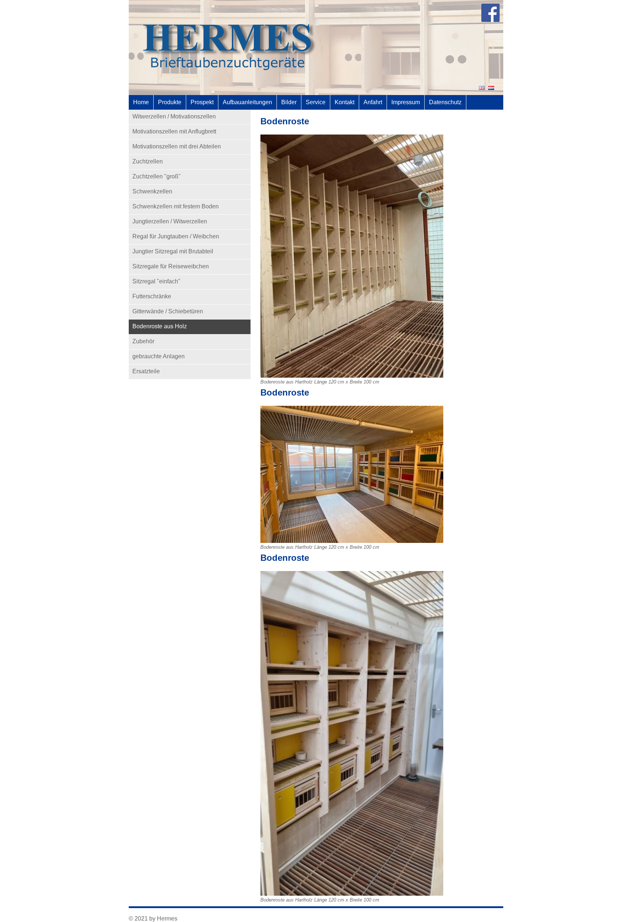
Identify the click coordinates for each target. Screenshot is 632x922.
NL (491, 88)
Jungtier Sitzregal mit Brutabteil (172, 251)
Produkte (169, 102)
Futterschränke (151, 296)
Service (316, 102)
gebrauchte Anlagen (158, 356)
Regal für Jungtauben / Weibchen (175, 236)
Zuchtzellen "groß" (156, 176)
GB (482, 88)
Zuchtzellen (147, 161)
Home (141, 102)
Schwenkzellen (152, 191)
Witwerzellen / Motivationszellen (174, 116)
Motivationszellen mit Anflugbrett (174, 131)
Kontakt (344, 102)
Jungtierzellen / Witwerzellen (169, 221)
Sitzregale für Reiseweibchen (170, 266)
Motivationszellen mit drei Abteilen (176, 146)
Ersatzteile (146, 371)
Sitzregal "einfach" (156, 281)
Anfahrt (373, 102)
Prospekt (202, 102)
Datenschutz (445, 102)
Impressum (405, 102)
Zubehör (143, 341)
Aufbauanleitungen (247, 102)
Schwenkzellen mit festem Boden (175, 206)
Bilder (289, 102)
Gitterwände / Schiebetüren (167, 311)
